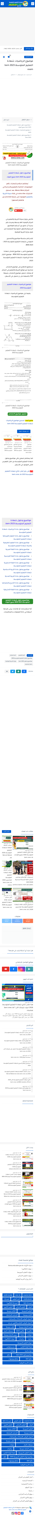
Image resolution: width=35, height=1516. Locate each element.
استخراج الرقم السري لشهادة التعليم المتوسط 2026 (17, 1064)
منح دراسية (28, 1351)
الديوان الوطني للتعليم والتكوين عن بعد (20, 1323)
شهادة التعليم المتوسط (24, 1272)
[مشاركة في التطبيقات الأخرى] (7, 671)
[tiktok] (13, 1513)
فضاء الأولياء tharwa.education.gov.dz (20, 1265)
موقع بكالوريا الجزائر (26, 1497)
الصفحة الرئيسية (27, 1480)
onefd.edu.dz (28, 1299)
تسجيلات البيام (8, 1331)
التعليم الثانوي (8, 1307)
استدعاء (6, 1299)
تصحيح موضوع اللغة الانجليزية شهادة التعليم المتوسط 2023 (18, 447)
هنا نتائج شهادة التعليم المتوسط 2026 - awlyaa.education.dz (14, 1167)
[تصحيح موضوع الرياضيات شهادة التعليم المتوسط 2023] (8, 438)
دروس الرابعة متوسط (10, 1335)
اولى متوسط (10, 1327)
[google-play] (29, 969)
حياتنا (22, 1335)
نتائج (8, 1355)
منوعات (12, 1351)
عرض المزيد (6, 831)
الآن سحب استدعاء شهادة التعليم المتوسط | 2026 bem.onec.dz (17, 1034)
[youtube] (5, 969)
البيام (30, 1307)
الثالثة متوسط (11, 1311)
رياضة (30, 1339)
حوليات (29, 1335)
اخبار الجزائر (13, 655)
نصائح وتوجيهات (13, 1359)
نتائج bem (29, 1359)
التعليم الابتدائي (20, 1307)
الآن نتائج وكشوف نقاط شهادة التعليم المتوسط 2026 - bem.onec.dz (12, 1214)
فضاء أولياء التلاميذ (26, 1347)
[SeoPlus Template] (30, 1507)
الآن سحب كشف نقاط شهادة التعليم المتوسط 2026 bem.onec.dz (12, 48)
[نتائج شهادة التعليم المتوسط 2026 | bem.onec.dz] (18, 3)
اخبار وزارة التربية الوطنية (24, 1279)
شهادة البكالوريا (27, 1269)
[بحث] (2, 3)
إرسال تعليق (27, 928)
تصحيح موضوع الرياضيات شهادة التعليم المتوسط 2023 (8, 447)
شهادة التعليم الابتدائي (25, 1275)
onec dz (17, 1295)
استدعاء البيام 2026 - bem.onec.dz (21, 1057)
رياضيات (21, 1339)
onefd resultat (8, 1295)
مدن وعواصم (11, 1347)
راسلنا (30, 1490)
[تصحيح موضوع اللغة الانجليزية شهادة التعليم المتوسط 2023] (17, 438)
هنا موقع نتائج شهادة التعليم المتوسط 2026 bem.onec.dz (18, 1089)
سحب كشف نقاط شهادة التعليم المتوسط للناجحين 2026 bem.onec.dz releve (7, 877)
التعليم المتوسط (27, 1311)
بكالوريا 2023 (20, 1331)
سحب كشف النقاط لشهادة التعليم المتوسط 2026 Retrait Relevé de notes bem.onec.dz (18, 1073)
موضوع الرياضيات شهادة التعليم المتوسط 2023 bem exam (27, 448)
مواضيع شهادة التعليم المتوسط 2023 (22, 658)
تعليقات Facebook (17, 920)
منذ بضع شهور (28, 850)
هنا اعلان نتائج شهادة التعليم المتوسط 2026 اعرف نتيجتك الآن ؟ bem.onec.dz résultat (17, 1008)
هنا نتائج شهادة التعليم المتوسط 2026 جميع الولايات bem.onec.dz (23, 855)
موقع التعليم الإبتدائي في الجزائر (22, 1501)
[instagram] (21, 969)
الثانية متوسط (27, 1315)
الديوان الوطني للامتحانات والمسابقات (20, 1319)
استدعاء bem (28, 1303)
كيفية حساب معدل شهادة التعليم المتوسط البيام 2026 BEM (11, 1175)
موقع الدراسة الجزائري (25, 1494)
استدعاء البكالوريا (12, 1303)
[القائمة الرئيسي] (32, 3)
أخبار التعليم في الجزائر (25, 1477)
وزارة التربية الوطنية (11, 661)
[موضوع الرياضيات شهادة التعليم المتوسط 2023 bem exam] (27, 438)
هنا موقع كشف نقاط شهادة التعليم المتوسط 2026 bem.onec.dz (17, 1042)
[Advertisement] (17, 26)
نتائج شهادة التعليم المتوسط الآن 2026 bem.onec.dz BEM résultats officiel (19, 1081)
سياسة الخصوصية (26, 1484)
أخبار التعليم (28, 57)
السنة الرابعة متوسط (25, 1327)
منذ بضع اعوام (27, 442)
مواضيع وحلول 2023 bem (25, 661)
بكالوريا (29, 1331)
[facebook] (13, 969)
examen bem (28, 664)
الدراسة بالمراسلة (12, 1315)
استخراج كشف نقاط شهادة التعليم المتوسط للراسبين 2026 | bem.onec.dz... (23, 907)
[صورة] (27, 1155)
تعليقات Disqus (6, 920)
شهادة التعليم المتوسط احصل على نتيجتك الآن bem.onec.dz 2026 (17, 1050)
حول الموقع (28, 1487)
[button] (24, 671)
